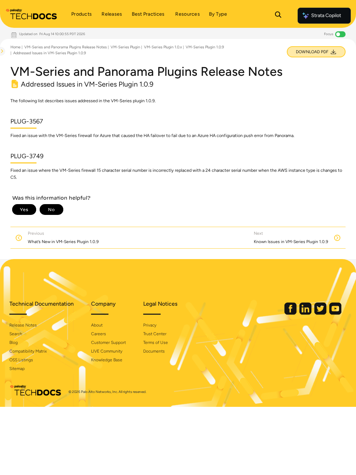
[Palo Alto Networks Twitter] (320, 313)
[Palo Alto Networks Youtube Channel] (335, 313)
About (97, 325)
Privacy (149, 325)
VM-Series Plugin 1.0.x (163, 47)
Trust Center (155, 333)
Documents (154, 351)
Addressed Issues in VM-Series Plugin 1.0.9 (49, 53)
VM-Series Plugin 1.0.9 (205, 47)
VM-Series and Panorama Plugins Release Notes (65, 47)
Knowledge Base (106, 359)
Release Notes (23, 325)
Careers (98, 333)
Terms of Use (155, 342)
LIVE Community (106, 351)
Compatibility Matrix (28, 351)
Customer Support (108, 342)
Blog (13, 342)
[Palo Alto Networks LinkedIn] (306, 313)
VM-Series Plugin (125, 47)
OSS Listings (21, 359)
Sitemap (17, 368)
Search (15, 333)
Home (15, 47)
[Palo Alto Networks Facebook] (291, 313)
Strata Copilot (326, 15)
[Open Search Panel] (278, 15)
